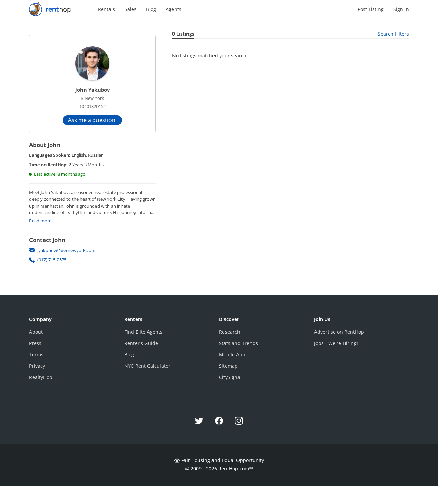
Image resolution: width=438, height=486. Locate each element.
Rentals (106, 9)
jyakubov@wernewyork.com (66, 250)
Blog (151, 9)
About (36, 332)
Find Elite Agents (143, 332)
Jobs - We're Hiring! (336, 343)
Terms (36, 354)
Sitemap (228, 366)
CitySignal (230, 377)
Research (229, 332)
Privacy (37, 366)
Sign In (401, 9)
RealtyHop (40, 377)
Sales (131, 9)
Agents (173, 9)
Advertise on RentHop (339, 332)
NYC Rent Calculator (147, 366)
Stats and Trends (238, 343)
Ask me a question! (92, 120)
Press (35, 343)
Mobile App (232, 354)
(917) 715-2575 (51, 260)
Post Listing (371, 9)
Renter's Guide (141, 343)
